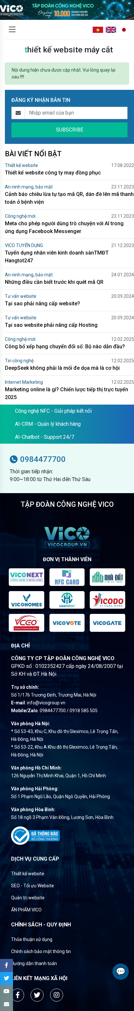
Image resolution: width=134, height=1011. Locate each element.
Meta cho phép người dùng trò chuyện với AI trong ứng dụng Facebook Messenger (64, 227)
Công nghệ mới (20, 216)
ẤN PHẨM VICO (26, 909)
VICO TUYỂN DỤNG (24, 245)
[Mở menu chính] (12, 29)
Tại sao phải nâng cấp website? (42, 303)
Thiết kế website (21, 165)
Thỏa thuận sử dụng (31, 939)
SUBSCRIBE (69, 130)
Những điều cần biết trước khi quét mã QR (54, 282)
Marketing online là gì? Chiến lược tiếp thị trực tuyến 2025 (66, 393)
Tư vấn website (20, 296)
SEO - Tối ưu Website (32, 885)
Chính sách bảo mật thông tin (41, 951)
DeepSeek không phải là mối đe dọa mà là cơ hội (62, 368)
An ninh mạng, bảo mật (29, 186)
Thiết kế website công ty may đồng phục (53, 173)
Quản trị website (28, 897)
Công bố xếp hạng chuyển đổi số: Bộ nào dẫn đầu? (65, 346)
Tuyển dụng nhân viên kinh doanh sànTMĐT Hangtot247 (57, 257)
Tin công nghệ (19, 360)
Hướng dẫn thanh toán (34, 963)
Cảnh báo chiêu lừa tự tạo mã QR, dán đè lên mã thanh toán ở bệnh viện (69, 198)
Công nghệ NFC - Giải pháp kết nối (53, 411)
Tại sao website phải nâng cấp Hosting (51, 325)
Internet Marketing (24, 382)
